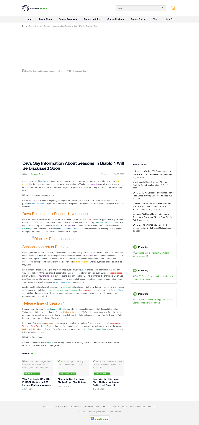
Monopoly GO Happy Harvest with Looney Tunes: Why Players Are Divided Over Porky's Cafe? (152, 217)
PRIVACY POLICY (91, 406)
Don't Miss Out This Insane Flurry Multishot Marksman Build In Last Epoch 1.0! (106, 382)
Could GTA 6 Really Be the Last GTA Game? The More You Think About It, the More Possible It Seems (152, 206)
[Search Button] (163, 8)
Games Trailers (138, 19)
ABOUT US (47, 406)
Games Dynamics (68, 19)
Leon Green (38, 174)
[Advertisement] (99, 48)
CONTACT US (61, 406)
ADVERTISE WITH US (146, 406)
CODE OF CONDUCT (110, 406)
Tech (155, 19)
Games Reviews (115, 19)
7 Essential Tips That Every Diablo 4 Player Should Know (72, 380)
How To (169, 19)
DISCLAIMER (75, 406)
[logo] (34, 8)
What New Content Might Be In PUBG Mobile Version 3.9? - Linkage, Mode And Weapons (37, 382)
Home (29, 19)
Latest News (45, 19)
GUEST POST (128, 406)
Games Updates (92, 19)
